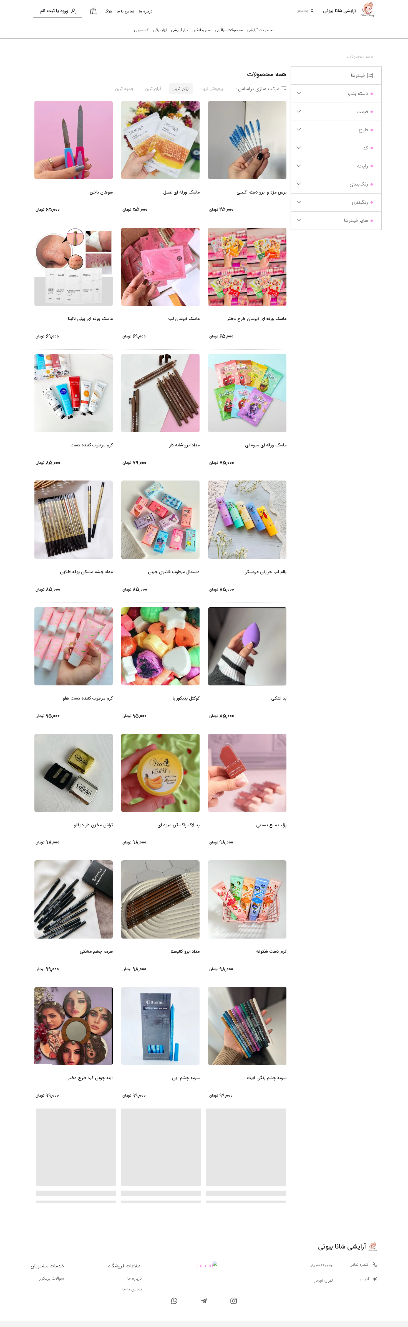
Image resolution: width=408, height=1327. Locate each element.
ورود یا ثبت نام (54, 10)
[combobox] (258, 11)
